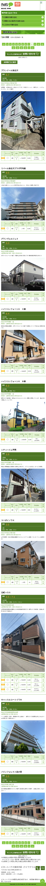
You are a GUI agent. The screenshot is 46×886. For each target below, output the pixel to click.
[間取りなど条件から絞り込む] (23, 21)
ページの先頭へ (42, 881)
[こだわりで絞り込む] (23, 24)
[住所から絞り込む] (23, 17)
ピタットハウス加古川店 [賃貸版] (11, 5)
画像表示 (9, 62)
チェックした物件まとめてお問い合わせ (23, 54)
